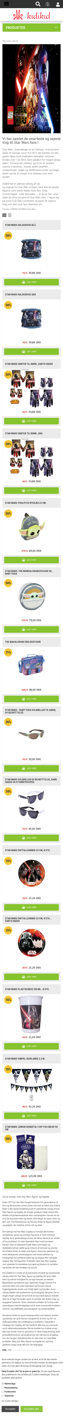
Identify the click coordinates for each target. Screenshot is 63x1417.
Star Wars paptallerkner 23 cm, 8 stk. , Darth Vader (28, 920)
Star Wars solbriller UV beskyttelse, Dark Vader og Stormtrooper (31, 781)
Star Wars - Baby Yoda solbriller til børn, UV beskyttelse (30, 711)
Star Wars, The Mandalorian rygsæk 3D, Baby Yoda (28, 572)
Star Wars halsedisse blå (20, 225)
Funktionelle (10, 1391)
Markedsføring (11, 1387)
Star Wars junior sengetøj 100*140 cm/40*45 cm (31, 1128)
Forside (5, 209)
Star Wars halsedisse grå (20, 294)
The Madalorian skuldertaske (23, 641)
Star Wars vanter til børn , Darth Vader (29, 364)
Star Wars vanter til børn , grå (23, 433)
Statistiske (9, 1395)
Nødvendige (10, 1383)
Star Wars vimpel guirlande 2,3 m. (25, 1058)
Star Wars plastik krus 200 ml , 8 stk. (27, 989)
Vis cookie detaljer (10, 1401)
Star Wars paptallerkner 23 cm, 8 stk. (27, 850)
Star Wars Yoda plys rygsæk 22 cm (25, 502)
